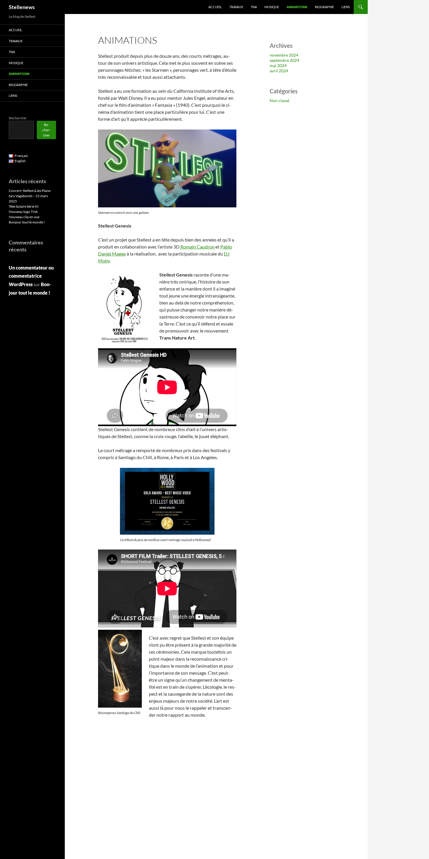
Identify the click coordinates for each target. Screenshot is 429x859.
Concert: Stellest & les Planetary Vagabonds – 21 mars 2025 (30, 195)
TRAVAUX (236, 7)
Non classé (279, 100)
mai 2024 (278, 65)
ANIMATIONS (297, 7)
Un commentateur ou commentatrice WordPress (31, 276)
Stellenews (22, 7)
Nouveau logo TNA (23, 211)
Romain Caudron (196, 246)
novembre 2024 (284, 55)
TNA (254, 7)
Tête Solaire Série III (24, 206)
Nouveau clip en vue (24, 217)
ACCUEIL (215, 7)
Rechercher (18, 118)
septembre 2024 (284, 60)
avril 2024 (279, 70)
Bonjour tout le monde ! (27, 222)
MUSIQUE (271, 7)
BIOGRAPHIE (324, 7)
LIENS (345, 7)
